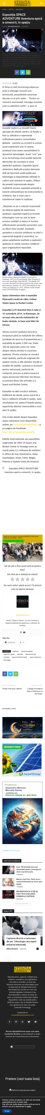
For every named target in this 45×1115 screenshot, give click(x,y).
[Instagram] (16, 1021)
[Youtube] (24, 632)
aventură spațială (27, 651)
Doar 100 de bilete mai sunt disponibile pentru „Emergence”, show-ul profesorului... (29, 869)
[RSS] (22, 1021)
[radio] (12, 579)
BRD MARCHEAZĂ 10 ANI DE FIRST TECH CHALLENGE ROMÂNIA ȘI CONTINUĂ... (27, 893)
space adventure (35, 657)
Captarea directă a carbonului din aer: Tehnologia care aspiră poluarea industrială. (21, 941)
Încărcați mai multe (21, 903)
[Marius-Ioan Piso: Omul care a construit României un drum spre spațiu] (8, 882)
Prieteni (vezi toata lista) (22, 1079)
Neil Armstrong (31, 654)
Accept (7, 1111)
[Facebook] (21, 632)
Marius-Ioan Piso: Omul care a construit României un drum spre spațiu (29, 881)
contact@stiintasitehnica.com (22, 1015)
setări (29, 1106)
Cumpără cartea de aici (11, 850)
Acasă (4, 9)
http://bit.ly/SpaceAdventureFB (18, 432)
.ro (37, 424)
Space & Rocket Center (19, 657)
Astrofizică (19, 9)
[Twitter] (29, 1021)
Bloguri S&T (8, 911)
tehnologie (7, 660)
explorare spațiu (8, 654)
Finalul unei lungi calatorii (12, 689)
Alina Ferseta (12, 949)
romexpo (6, 657)
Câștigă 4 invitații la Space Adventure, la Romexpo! (35, 691)
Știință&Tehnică (14, 26)
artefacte (15, 651)
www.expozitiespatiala (24, 424)
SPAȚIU (11, 9)
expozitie (20, 654)
